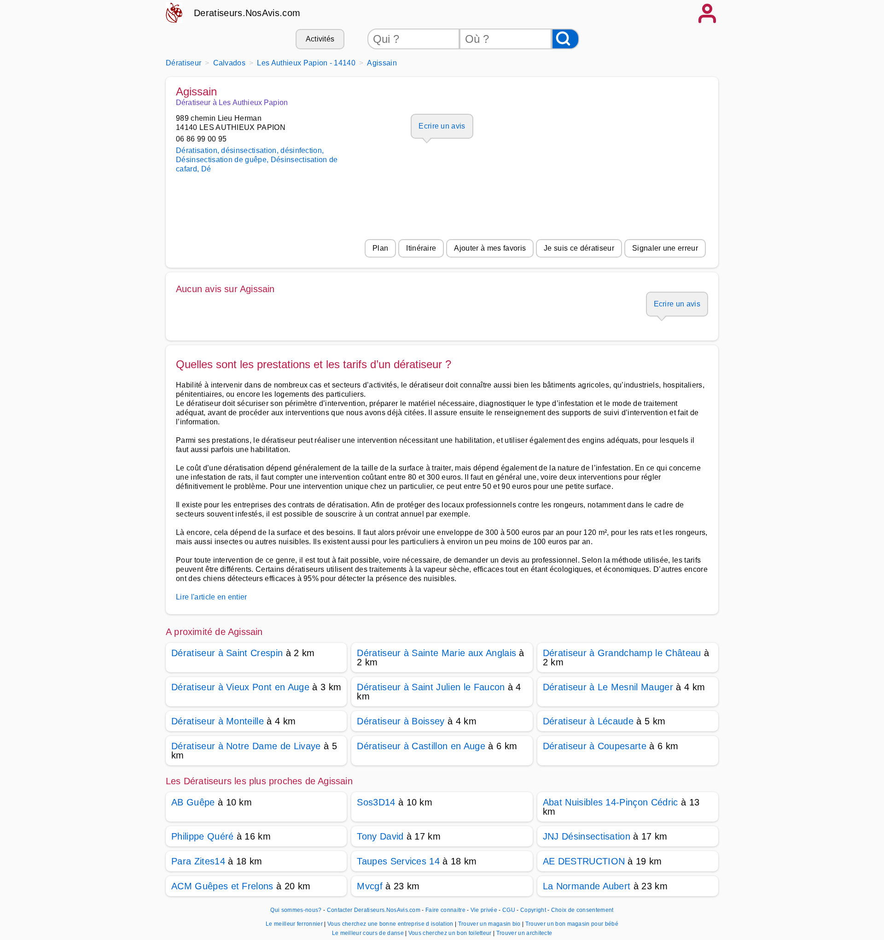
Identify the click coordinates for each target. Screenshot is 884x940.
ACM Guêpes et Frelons (222, 886)
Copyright (533, 910)
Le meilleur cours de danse (369, 933)
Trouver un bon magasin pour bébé (571, 924)
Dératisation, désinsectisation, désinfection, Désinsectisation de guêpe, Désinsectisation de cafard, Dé (257, 160)
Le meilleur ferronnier (295, 924)
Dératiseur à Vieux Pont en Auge (240, 687)
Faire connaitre (445, 910)
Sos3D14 (376, 802)
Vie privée (484, 910)
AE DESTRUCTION (584, 861)
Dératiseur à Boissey (400, 721)
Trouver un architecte (524, 933)
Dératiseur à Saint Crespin (227, 653)
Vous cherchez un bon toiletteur (450, 933)
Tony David (380, 836)
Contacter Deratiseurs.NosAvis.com (374, 910)
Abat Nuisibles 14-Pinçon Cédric (610, 802)
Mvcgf (370, 886)
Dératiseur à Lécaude (588, 721)
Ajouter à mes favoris (490, 248)
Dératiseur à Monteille (217, 721)
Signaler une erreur (665, 248)
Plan (380, 248)
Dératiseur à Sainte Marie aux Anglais (436, 653)
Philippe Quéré (202, 836)
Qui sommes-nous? (295, 910)
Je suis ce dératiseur (579, 248)
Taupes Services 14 (398, 861)
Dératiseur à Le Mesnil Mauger (608, 687)
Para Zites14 (198, 861)
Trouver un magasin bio (490, 924)
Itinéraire (421, 248)
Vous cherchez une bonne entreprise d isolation (391, 924)
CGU (508, 910)
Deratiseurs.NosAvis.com (247, 13)
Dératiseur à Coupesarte (594, 746)
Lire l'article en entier (211, 597)
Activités (320, 39)
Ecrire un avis (442, 126)
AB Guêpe (193, 802)
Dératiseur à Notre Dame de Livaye (246, 746)
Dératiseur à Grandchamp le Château (622, 653)
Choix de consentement (582, 910)
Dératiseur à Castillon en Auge (421, 746)
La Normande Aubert (587, 886)
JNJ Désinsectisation (586, 836)
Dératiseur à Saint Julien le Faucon (431, 687)
